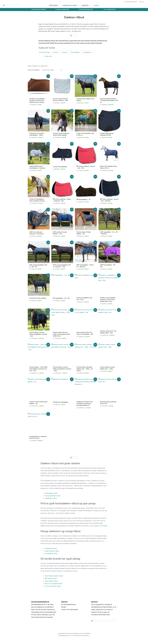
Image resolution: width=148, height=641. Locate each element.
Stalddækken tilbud (51, 498)
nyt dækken (72, 24)
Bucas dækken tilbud (51, 581)
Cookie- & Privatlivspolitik (69, 609)
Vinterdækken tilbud (51, 493)
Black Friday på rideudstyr (55, 571)
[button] (59, 5)
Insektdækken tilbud (51, 554)
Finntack (64, 52)
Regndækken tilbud (51, 548)
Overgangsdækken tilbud (52, 496)
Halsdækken (87, 52)
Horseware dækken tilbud (53, 586)
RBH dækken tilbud (51, 578)
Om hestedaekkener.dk (68, 604)
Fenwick (55, 52)
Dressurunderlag (44, 52)
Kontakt (63, 607)
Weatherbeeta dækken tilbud (54, 576)
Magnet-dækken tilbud (52, 551)
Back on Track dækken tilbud (53, 584)
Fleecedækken (75, 52)
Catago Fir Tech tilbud (100, 526)
